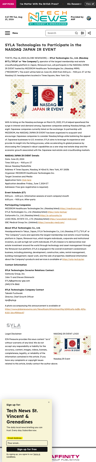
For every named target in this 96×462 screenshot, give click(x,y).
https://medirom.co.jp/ (71, 208)
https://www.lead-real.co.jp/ (63, 219)
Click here (26, 180)
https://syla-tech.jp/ (57, 212)
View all (90, 4)
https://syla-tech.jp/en (73, 259)
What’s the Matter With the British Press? (35, 3)
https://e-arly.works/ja (51, 215)
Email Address (15, 438)
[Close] (49, 402)
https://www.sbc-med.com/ (51, 222)
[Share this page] (89, 33)
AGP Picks (8, 4)
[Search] (76, 33)
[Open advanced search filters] (82, 33)
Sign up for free (27, 449)
